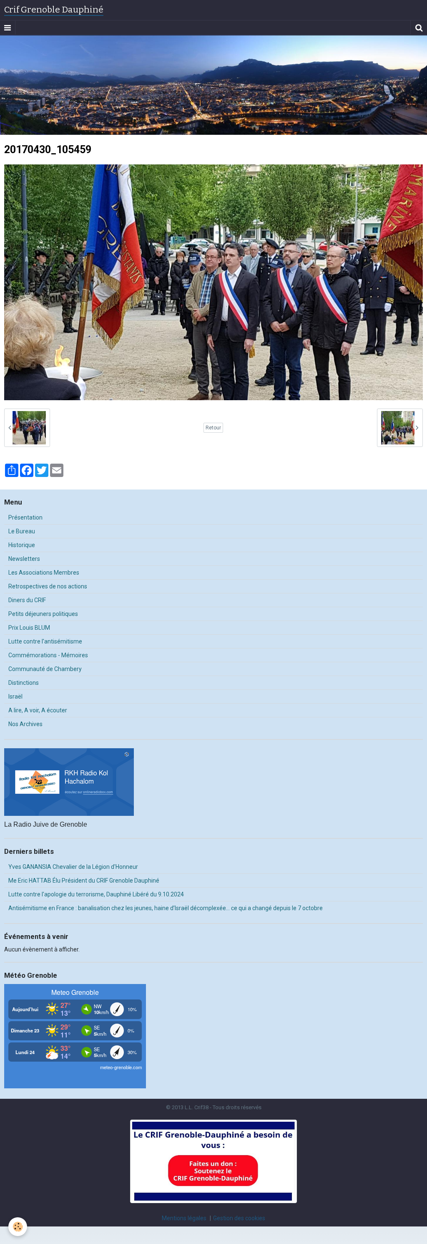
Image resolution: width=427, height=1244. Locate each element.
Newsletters (24, 558)
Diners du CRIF (27, 600)
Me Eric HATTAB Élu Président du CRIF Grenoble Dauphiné (83, 880)
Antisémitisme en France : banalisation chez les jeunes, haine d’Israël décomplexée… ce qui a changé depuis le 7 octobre (165, 908)
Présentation (25, 517)
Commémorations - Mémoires (48, 655)
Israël (15, 696)
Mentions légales (184, 1218)
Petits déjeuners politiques (43, 614)
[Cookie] (17, 1226)
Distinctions (23, 682)
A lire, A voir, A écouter (37, 710)
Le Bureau (21, 531)
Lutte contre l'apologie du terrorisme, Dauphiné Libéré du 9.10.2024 (96, 894)
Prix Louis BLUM (29, 627)
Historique (21, 545)
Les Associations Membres (43, 572)
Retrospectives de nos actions (47, 586)
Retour (213, 428)
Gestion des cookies (239, 1218)
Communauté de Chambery (45, 669)
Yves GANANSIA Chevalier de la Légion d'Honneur (73, 866)
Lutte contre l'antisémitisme (45, 641)
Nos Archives (25, 724)
